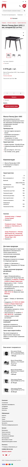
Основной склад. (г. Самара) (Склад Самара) (13, 217)
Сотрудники (5, 406)
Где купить (4, 423)
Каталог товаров (12, 22)
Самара (4, 1)
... (25, 14)
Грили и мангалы (22, 22)
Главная (4, 22)
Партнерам (5, 408)
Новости (4, 415)
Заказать (14, 97)
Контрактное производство (9, 14)
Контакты (4, 410)
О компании (5, 402)
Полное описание (7, 75)
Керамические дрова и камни (9, 441)
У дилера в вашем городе (11, 106)
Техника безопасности (7, 421)
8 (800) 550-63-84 (20, 5)
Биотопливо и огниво (7, 439)
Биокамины (5, 430)
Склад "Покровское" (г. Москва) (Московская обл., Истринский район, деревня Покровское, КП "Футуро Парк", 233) (14, 234)
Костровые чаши (6, 434)
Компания (20, 14)
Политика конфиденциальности (10, 425)
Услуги (3, 419)
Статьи (3, 417)
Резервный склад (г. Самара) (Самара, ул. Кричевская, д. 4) (13, 225)
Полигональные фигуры (8, 436)
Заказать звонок (6, 451)
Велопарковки (5, 437)
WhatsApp (7, 293)
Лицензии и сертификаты (8, 404)
